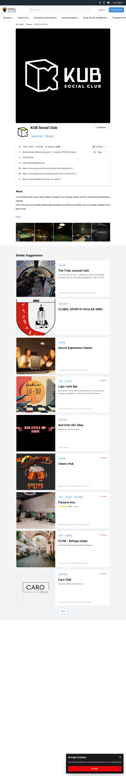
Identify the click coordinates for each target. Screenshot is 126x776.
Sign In (102, 10)
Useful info (23, 17)
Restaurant (78, 497)
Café (61, 381)
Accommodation (70, 17)
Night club (37, 136)
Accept (94, 769)
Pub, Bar (49, 136)
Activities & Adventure (45, 17)
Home (21, 24)
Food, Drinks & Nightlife (95, 17)
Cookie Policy (116, 762)
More (63, 611)
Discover (7, 17)
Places (29, 24)
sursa (18, 217)
